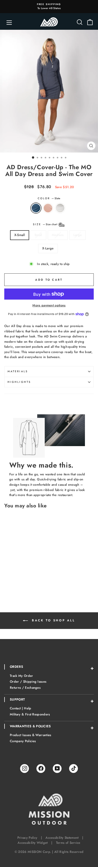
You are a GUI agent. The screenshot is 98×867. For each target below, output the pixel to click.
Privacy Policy (27, 837)
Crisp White (60, 208)
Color (49, 198)
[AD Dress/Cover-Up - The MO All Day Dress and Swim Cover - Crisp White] (19, 592)
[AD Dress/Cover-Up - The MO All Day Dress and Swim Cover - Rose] (13, 592)
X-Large (48, 248)
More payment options (48, 305)
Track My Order (21, 675)
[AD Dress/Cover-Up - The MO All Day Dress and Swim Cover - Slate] (7, 592)
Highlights (19, 382)
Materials (18, 371)
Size (45, 224)
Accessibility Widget (32, 842)
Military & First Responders (30, 714)
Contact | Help (20, 708)
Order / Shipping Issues (28, 681)
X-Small (19, 235)
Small (38, 235)
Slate (36, 208)
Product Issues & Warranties (30, 735)
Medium (58, 235)
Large (77, 235)
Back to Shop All (52, 620)
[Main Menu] (9, 23)
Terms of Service (68, 842)
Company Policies (23, 741)
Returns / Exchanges (25, 687)
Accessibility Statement (61, 837)
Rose (48, 208)
